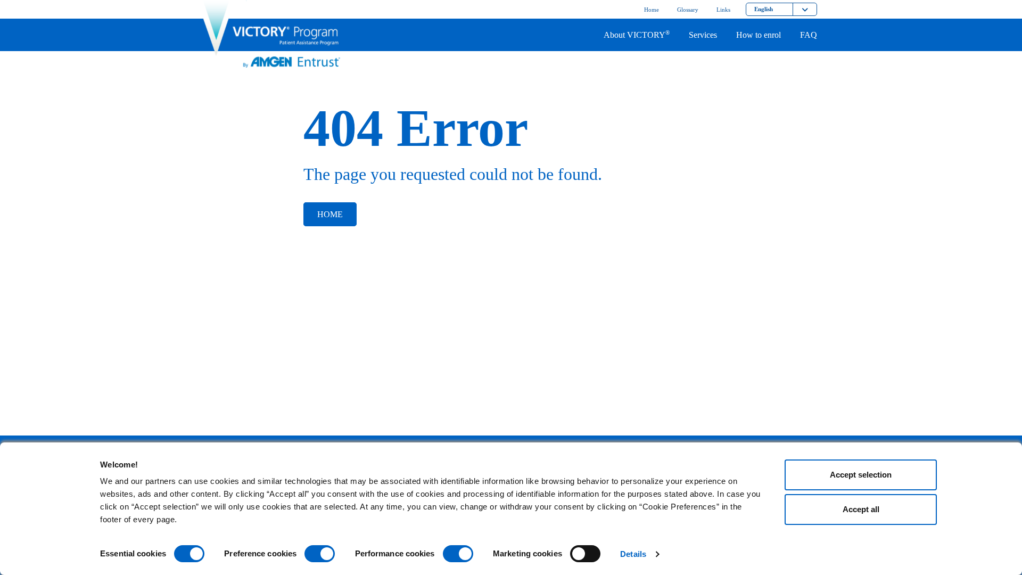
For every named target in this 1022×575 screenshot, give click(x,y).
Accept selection (861, 474)
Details (633, 553)
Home (330, 214)
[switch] (319, 553)
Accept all (861, 509)
